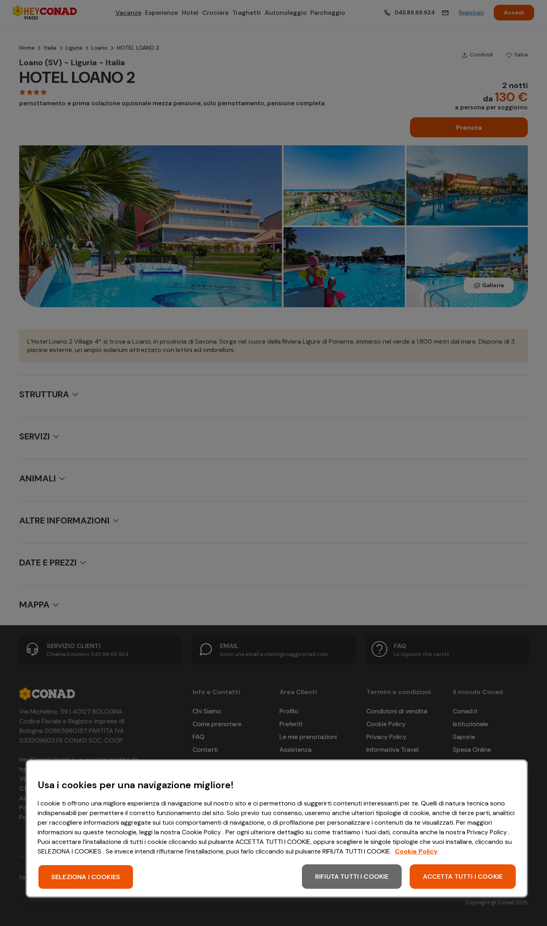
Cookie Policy (416, 851)
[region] (277, 828)
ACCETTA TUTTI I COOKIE (463, 876)
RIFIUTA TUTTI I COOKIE (352, 876)
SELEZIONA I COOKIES (85, 877)
